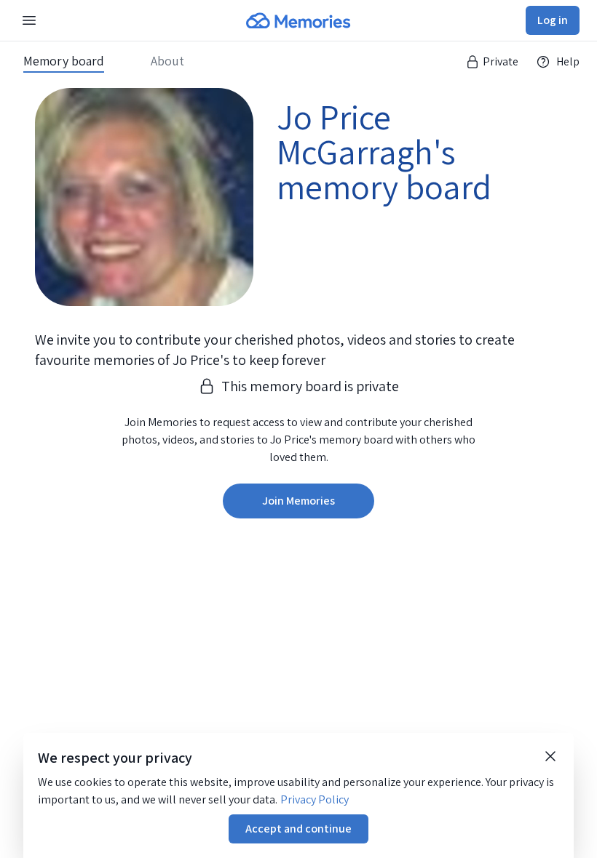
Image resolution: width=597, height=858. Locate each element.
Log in (552, 20)
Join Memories (298, 500)
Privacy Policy (314, 799)
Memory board (63, 61)
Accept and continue (298, 828)
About (167, 61)
